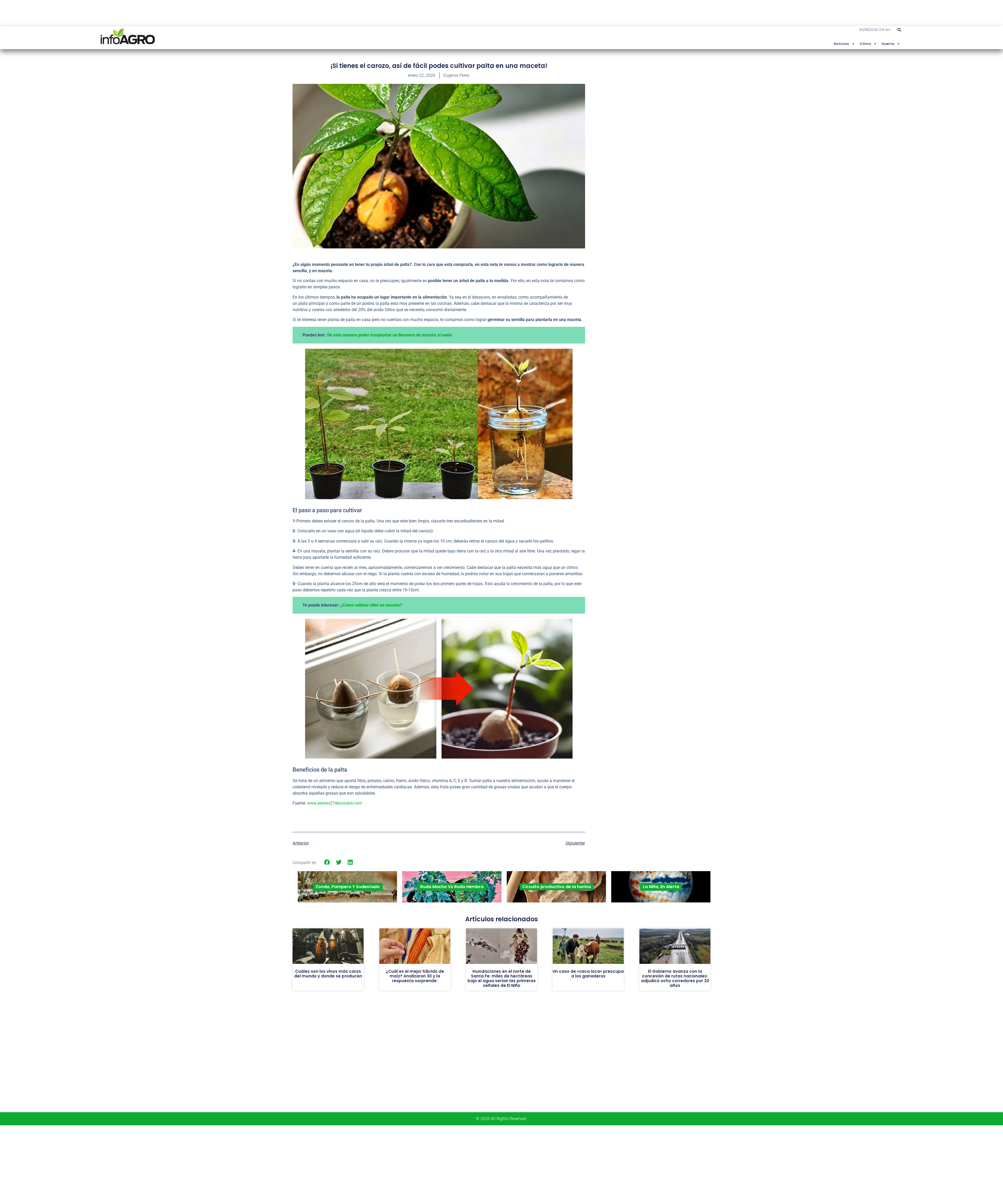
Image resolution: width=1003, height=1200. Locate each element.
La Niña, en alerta (661, 887)
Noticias (841, 43)
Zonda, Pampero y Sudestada (348, 887)
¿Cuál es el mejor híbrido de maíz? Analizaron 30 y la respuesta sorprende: (415, 976)
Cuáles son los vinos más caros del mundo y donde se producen (328, 974)
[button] (899, 29)
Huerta (888, 43)
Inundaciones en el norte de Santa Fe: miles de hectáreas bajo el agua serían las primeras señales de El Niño (502, 978)
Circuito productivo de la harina (556, 887)
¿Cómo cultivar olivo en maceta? (371, 605)
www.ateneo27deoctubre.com (334, 803)
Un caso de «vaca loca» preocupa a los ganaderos (588, 974)
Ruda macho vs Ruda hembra (451, 887)
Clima (865, 43)
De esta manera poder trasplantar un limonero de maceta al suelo (389, 335)
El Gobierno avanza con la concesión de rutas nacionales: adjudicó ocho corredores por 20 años (675, 978)
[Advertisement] (671, 100)
